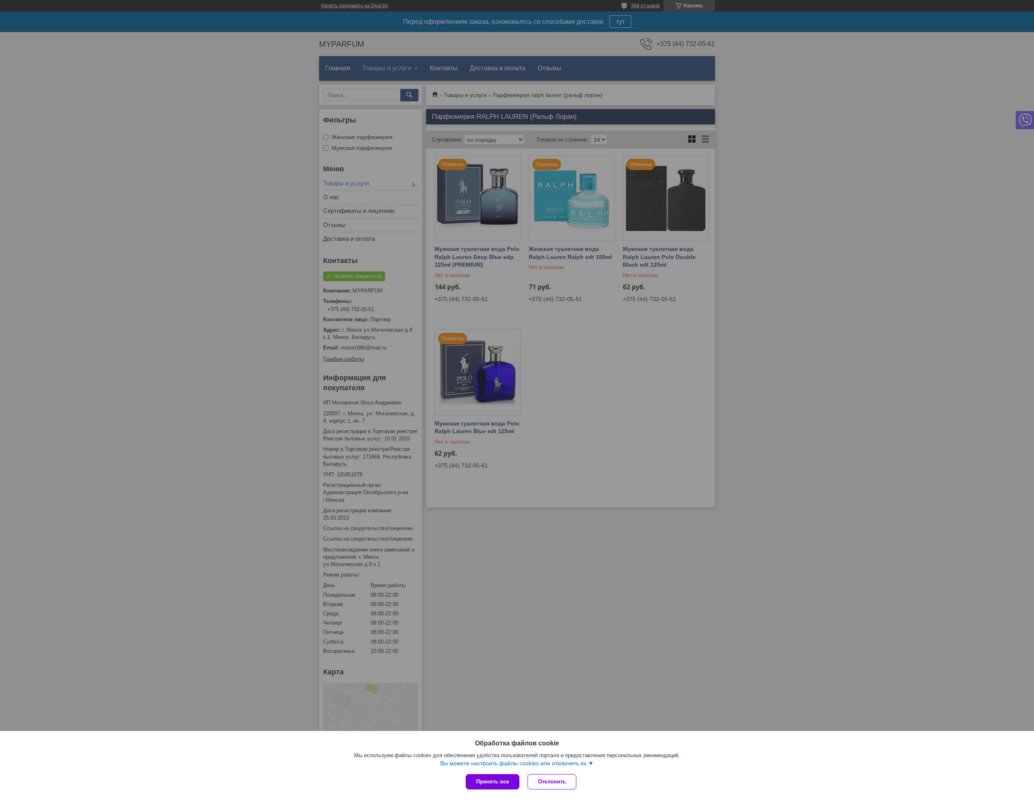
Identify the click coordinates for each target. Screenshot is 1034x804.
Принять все (492, 782)
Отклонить (552, 782)
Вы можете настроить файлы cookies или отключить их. (514, 763)
